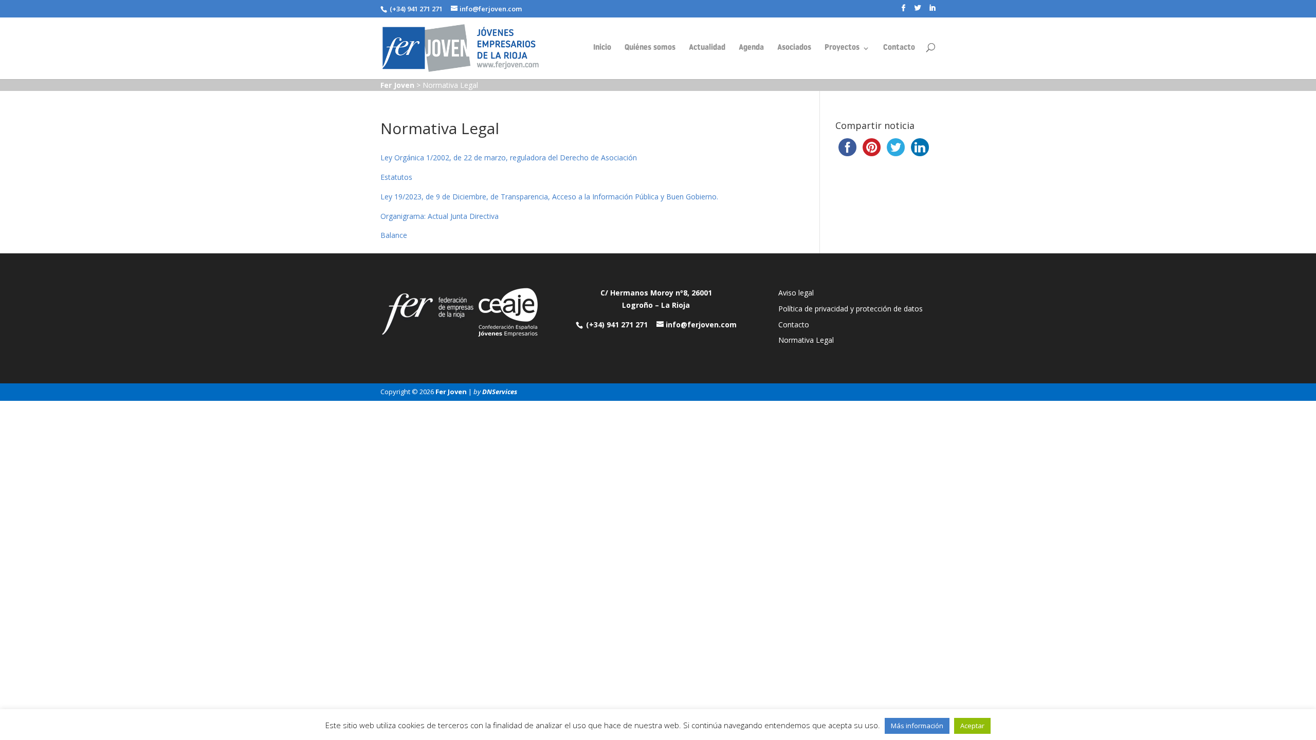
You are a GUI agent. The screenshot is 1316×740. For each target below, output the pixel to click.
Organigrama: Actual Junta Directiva (439, 216)
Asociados (794, 48)
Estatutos (396, 177)
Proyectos (842, 48)
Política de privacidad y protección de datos (850, 308)
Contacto (899, 48)
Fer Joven (451, 391)
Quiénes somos (650, 48)
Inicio (602, 48)
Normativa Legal (806, 340)
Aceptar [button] (972, 725)
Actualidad (707, 48)
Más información (917, 725)
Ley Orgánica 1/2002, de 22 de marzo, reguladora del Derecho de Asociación (508, 157)
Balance (393, 235)
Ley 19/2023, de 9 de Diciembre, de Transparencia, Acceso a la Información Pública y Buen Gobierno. (549, 196)
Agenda (751, 48)
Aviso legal (796, 293)
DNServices (499, 391)
